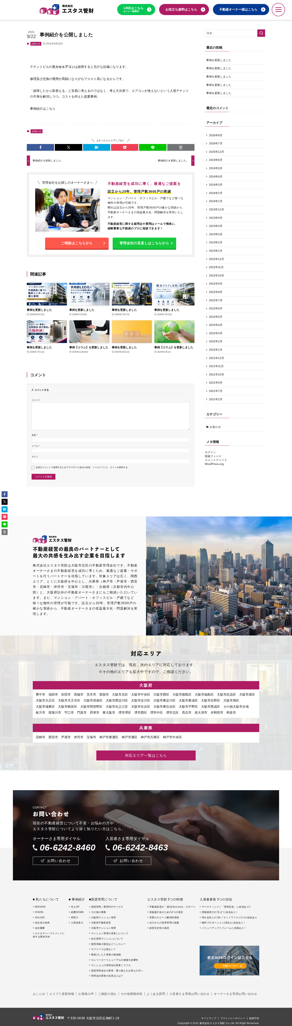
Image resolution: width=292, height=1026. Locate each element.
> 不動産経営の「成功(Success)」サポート (171, 906)
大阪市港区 (247, 694)
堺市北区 (172, 712)
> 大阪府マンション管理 (102, 917)
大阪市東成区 (188, 700)
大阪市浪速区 (92, 700)
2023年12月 (216, 209)
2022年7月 (215, 300)
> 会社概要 (39, 928)
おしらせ (39, 993)
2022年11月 (216, 267)
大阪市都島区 (181, 694)
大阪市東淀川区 (164, 700)
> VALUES (39, 917)
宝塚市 (91, 737)
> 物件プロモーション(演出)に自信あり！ (223, 922)
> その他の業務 (97, 912)
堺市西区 (140, 712)
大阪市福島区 (204, 694)
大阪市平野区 (188, 706)
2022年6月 (215, 308)
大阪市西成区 (210, 706)
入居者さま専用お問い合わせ (189, 993)
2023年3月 (215, 234)
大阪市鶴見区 (67, 706)
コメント (36, 400)
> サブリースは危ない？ (102, 949)
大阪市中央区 (140, 694)
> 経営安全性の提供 (158, 928)
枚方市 (40, 712)
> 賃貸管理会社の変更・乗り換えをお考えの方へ (116, 970)
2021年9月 (215, 382)
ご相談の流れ (107, 993)
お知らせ (35, 43)
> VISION (38, 912)
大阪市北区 (120, 694)
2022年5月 (215, 316)
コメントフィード (216, 460)
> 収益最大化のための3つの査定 (165, 912)
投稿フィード (213, 456)
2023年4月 (215, 225)
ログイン (210, 452)
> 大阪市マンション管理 (102, 928)
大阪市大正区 (45, 700)
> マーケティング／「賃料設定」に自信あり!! (225, 906)
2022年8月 (215, 292)
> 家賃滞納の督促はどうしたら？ (107, 944)
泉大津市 (201, 712)
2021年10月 (216, 374)
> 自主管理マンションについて (106, 938)
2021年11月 (216, 366)
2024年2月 (215, 193)
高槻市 (78, 694)
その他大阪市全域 (236, 706)
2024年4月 (215, 176)
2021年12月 (216, 358)
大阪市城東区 (45, 706)
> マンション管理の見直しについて (108, 933)
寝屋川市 (54, 712)
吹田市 (66, 694)
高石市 (186, 712)
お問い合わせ (59, 861)
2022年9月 (215, 283)
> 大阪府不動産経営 (100, 922)
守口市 (69, 712)
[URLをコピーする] (180, 147)
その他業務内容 (131, 993)
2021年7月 (215, 391)
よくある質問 (156, 993)
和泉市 (231, 712)
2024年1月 (215, 201)
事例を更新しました (218, 60)
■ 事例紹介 (77, 899)
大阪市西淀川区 (117, 700)
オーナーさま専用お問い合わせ (235, 993)
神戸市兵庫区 (150, 737)
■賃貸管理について (103, 899)
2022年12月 (216, 259)
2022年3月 (215, 333)
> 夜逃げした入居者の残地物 (105, 954)
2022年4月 (215, 324)
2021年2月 (215, 399)
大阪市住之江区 (117, 706)
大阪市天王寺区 (69, 700)
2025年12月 (216, 151)
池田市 (53, 694)
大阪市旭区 (231, 700)
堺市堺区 (124, 712)
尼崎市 (40, 737)
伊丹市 (78, 737)
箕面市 (104, 694)
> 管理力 (73, 917)
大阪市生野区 (210, 700)
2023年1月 (215, 250)
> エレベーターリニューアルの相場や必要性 (113, 960)
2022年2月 (215, 341)
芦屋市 (66, 737)
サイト (35, 456)
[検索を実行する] (261, 33)
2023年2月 (215, 242)
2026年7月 (215, 143)
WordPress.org (214, 463)
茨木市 (91, 694)
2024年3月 (215, 184)
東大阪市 (108, 712)
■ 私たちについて (46, 899)
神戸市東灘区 (108, 737)
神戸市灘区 (129, 737)
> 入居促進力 (76, 922)
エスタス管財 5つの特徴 (165, 899)
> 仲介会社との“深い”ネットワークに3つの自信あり (228, 917)
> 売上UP (74, 906)
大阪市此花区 (226, 694)
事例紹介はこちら (42, 108)
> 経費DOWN (76, 912)
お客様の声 (86, 993)
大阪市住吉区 (140, 706)
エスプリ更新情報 (61, 993)
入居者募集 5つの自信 (216, 899)
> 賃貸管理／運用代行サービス (106, 906)
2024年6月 (215, 159)
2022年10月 (216, 275)
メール (36, 446)
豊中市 (40, 694)
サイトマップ (208, 1018)
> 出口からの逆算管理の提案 (163, 922)
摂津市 (94, 712)
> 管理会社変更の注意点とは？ (106, 975)
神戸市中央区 (172, 737)
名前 (34, 435)
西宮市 (53, 737)
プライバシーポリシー (232, 1018)
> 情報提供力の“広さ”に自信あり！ (219, 912)
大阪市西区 (161, 694)
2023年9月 (215, 217)
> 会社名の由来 (41, 922)
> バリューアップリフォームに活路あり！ (223, 928)
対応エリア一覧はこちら (146, 755)
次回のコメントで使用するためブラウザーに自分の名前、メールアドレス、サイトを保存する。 (83, 467)
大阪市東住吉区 (164, 706)
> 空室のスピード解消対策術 (163, 917)
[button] (40, 147)
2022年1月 (215, 349)
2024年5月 (215, 168)
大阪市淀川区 (140, 700)
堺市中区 (156, 712)
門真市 (82, 712)
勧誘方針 (254, 1018)
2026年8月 (215, 135)
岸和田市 (217, 712)
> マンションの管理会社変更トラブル (110, 965)
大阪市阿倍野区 (91, 706)
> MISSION (39, 906)
